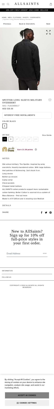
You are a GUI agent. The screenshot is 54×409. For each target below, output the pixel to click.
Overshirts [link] (35, 17)
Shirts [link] (26, 17)
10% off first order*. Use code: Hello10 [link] (27, 10)
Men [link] (10, 17)
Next (48, 24)
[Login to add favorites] (50, 100)
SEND (45, 253)
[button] (27, 403)
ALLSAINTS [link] (27, 3)
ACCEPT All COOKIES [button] (27, 395)
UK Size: (6, 135)
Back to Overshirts (27, 24)
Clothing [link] (17, 17)
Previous (7, 24)
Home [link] (4, 17)
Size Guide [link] (47, 135)
